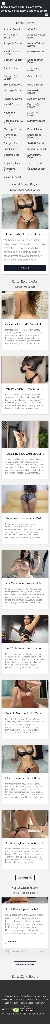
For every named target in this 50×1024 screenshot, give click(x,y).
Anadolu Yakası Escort (36, 36)
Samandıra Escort (10, 136)
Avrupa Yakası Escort (35, 44)
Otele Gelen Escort (30, 996)
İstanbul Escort (13, 98)
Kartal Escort (11, 104)
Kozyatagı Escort (33, 114)
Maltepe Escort (13, 129)
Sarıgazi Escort (13, 143)
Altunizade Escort (10, 36)
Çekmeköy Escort (33, 69)
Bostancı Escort (13, 59)
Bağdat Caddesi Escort (13, 52)
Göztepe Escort (13, 90)
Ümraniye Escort (9, 170)
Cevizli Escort (35, 76)
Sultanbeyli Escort (34, 156)
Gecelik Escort (11, 996)
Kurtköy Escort (36, 120)
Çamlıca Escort (13, 67)
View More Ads (25, 877)
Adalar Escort (12, 29)
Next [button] (45, 210)
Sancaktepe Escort (34, 136)
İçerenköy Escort (33, 91)
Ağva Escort (34, 29)
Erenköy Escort (13, 84)
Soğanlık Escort (36, 148)
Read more (11, 941)
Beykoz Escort (35, 51)
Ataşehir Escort (13, 43)
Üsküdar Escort (36, 168)
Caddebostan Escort (35, 61)
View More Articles (25, 964)
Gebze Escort (35, 84)
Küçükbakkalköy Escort (13, 122)
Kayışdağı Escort (33, 105)
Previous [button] (5, 210)
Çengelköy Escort (10, 77)
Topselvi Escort (13, 163)
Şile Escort (10, 148)
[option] (25, 234)
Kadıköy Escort (36, 98)
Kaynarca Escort (9, 114)
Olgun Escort (31, 999)
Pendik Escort (35, 129)
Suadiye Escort (13, 154)
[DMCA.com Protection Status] (23, 1009)
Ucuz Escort (16, 999)
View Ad (25, 267)
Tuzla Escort (34, 163)
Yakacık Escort (12, 176)
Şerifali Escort (35, 143)
